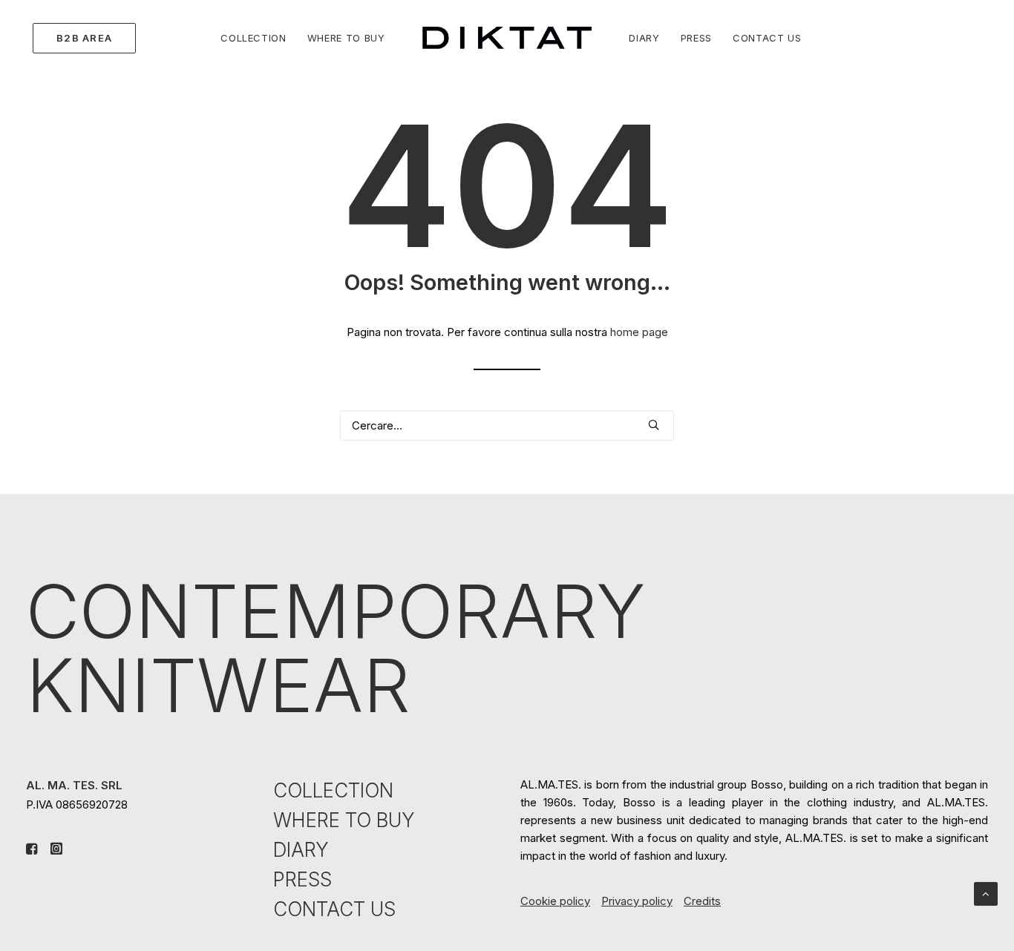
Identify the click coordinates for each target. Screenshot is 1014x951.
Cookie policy (555, 901)
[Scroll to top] (986, 893)
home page (639, 332)
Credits (702, 901)
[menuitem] (81, 38)
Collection (253, 38)
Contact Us (767, 38)
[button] (653, 424)
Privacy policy (637, 901)
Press (696, 38)
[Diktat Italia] (507, 38)
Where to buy (346, 38)
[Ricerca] (507, 425)
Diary (644, 38)
